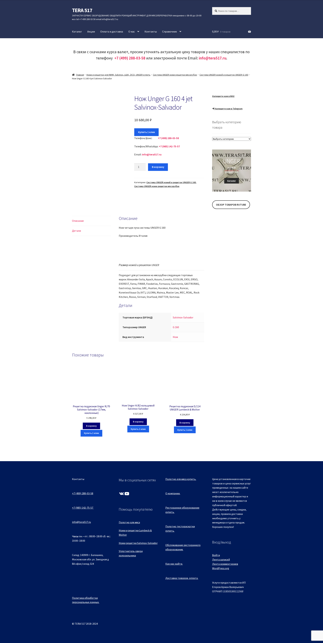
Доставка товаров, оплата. (181, 578)
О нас (131, 31)
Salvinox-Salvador (183, 317)
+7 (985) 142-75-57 (82, 507)
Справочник (169, 31)
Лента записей (221, 559)
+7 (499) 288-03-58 (82, 493)
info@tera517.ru (212, 58)
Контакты (151, 31)
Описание (78, 220)
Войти (216, 555)
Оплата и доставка (111, 31)
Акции (91, 31)
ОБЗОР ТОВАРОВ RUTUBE (231, 204)
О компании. (172, 493)
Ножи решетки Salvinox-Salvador (138, 543)
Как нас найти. (174, 563)
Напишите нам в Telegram (228, 108)
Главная (80, 74)
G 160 (176, 327)
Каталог (77, 31)
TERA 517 (82, 10)
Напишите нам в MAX (223, 96)
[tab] (91, 221)
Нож (175, 337)
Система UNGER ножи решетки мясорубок (175, 74)
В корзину (158, 167)
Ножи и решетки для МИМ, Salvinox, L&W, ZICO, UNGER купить (118, 74)
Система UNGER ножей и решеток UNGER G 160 (224, 74)
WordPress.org (220, 568)
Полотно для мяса (129, 522)
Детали (76, 230)
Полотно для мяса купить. (180, 479)
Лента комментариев (225, 564)
